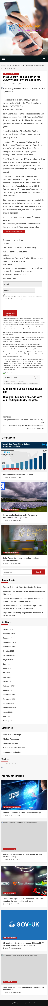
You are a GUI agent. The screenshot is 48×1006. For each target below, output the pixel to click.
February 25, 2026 (16, 992)
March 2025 (8, 681)
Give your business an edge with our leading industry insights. (21, 383)
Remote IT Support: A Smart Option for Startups (22, 587)
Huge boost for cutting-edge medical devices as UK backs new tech (23, 614)
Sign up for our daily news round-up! (14, 381)
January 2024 (8, 721)
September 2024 (9, 708)
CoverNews (29, 1003)
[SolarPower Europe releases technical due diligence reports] (24, 540)
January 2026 (8, 638)
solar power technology (11, 74)
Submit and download (10, 314)
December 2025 (9, 642)
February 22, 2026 (16, 563)
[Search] (44, 58)
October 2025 (8, 651)
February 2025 (9, 686)
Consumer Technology (12, 735)
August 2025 (8, 660)
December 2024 (9, 695)
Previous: (23, 418)
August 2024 (8, 712)
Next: (24, 425)
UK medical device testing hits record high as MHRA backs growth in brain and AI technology (23, 606)
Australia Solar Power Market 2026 (18, 475)
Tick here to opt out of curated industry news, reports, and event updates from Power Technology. (22, 297)
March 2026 (8, 629)
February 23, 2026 (16, 520)
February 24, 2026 (16, 477)
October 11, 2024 (16, 84)
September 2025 (9, 655)
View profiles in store (14, 231)
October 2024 (8, 703)
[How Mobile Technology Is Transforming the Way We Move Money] (24, 836)
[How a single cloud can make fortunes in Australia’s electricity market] (24, 497)
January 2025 (8, 690)
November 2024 (9, 699)
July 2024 (6, 716)
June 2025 (7, 668)
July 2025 (6, 664)
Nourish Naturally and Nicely (8, 764)
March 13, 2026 (15, 904)
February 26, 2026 (16, 948)
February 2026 (9, 633)
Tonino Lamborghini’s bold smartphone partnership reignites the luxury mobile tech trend (23, 599)
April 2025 (7, 677)
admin (7, 84)
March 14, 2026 (15, 859)
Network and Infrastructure (14, 748)
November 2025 (9, 647)
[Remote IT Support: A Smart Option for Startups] (24, 795)
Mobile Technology (10, 743)
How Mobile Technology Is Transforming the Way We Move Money (24, 592)
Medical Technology (11, 739)
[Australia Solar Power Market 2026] (24, 457)
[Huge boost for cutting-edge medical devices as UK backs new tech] (24, 969)
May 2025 (7, 673)
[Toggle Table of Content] (35, 378)
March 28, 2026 (15, 815)
